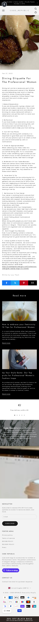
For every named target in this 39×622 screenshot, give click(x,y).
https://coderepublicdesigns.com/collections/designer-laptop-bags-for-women (19, 267)
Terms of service (8, 538)
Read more (6, 343)
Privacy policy (7, 535)
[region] (19, 407)
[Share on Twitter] (15, 282)
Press (4, 547)
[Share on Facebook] (6, 282)
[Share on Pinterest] (24, 282)
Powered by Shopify (29, 593)
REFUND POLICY (7, 541)
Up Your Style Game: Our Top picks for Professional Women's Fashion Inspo (18, 375)
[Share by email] (32, 282)
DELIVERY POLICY (8, 544)
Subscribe (10, 523)
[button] (4, 4)
